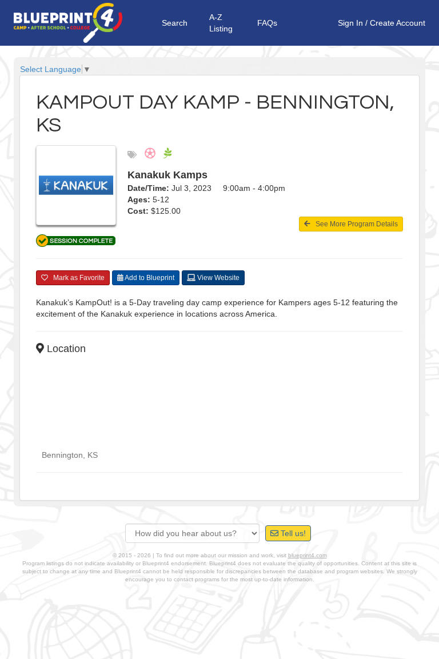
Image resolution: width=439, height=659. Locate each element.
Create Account (397, 22)
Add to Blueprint (148, 278)
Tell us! (292, 533)
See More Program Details (354, 224)
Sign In (350, 22)
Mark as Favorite (76, 278)
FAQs (267, 22)
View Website (217, 278)
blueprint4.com (307, 555)
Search (174, 22)
